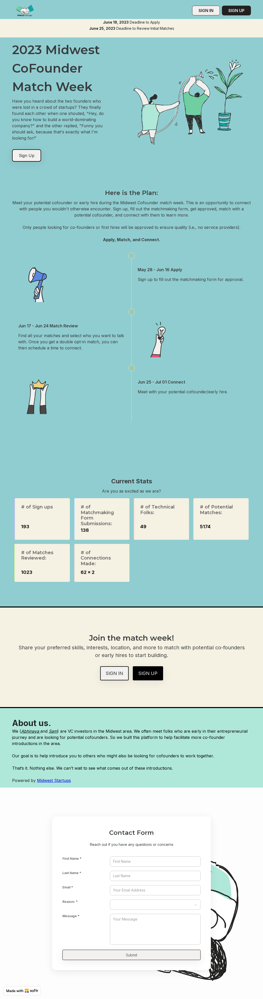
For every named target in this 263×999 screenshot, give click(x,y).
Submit (131, 955)
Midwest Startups (54, 780)
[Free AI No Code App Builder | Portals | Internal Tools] (22, 991)
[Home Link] (24, 10)
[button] (155, 904)
